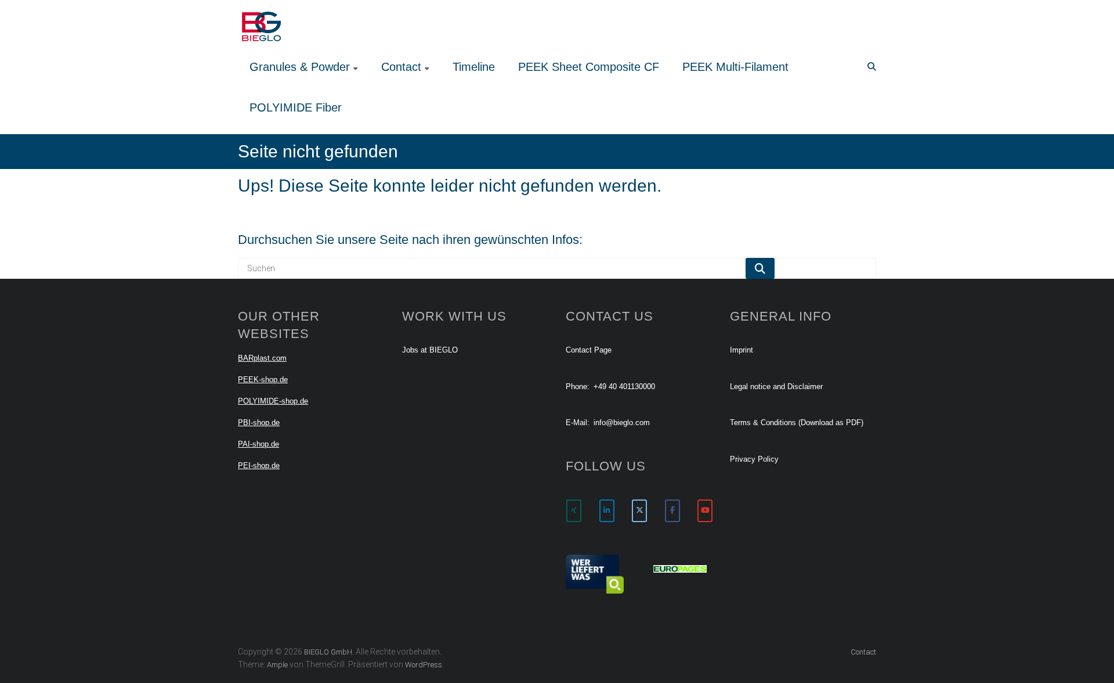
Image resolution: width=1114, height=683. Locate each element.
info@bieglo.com (622, 422)
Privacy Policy (754, 459)
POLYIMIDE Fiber (295, 107)
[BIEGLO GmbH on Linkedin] (606, 510)
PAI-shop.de (258, 444)
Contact (401, 66)
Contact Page (589, 350)
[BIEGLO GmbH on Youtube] (704, 510)
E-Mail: (577, 422)
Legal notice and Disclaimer (776, 386)
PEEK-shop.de (263, 379)
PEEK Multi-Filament (735, 66)
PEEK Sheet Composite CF (588, 66)
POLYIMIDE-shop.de (273, 401)
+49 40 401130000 (624, 386)
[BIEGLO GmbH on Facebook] (672, 510)
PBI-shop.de (259, 422)
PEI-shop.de (259, 465)
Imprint (741, 350)
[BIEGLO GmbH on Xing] (573, 510)
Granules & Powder (299, 66)
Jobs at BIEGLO (430, 350)
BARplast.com (262, 358)
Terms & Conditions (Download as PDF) (796, 422)
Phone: (577, 386)
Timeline (474, 66)
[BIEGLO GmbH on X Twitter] (639, 510)
